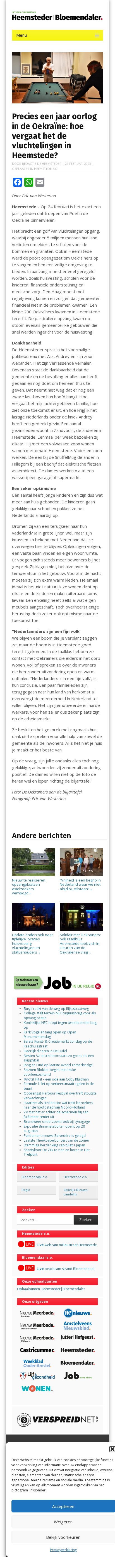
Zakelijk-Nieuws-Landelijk (76, 1192)
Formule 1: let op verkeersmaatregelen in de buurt (59, 1086)
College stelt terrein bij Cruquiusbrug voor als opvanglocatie (60, 1015)
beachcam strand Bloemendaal (65, 1268)
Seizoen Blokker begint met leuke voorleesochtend (50, 1072)
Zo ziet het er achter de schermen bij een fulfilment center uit (56, 1114)
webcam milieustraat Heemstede (67, 1245)
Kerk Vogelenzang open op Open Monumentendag (50, 1034)
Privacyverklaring (63, 1549)
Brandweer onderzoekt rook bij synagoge (57, 1121)
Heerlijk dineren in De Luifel (45, 1051)
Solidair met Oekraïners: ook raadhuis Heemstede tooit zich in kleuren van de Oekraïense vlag (80, 943)
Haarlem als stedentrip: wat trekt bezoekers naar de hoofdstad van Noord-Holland (58, 1105)
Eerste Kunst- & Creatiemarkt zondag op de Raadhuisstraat (58, 1044)
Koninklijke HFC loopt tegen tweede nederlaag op (60, 1025)
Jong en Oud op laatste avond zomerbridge (58, 1065)
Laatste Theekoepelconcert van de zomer (56, 1140)
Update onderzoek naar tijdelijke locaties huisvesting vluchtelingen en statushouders (32, 943)
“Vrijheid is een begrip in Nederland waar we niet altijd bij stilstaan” (80, 884)
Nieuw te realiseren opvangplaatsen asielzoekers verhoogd (28, 887)
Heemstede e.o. (46, 168)
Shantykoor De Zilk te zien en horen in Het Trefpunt (57, 1152)
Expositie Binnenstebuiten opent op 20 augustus (54, 1128)
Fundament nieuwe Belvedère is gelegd (55, 1135)
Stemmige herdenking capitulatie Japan (54, 1145)
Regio (26, 1190)
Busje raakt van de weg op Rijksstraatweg (56, 1008)
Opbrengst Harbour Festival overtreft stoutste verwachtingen (60, 1095)
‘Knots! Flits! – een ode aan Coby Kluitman (56, 1079)
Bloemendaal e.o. (35, 1177)
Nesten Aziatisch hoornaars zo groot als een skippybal (59, 1058)
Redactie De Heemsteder (41, 163)
